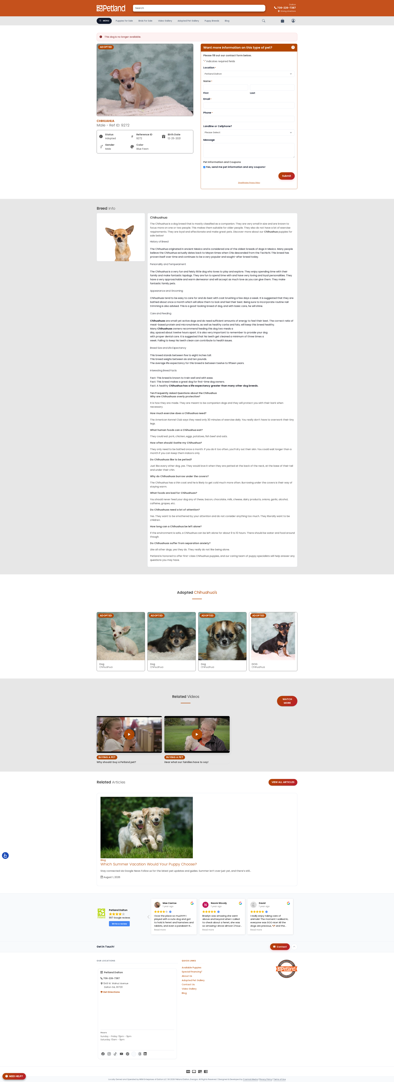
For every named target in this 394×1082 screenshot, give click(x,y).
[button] (295, 918)
